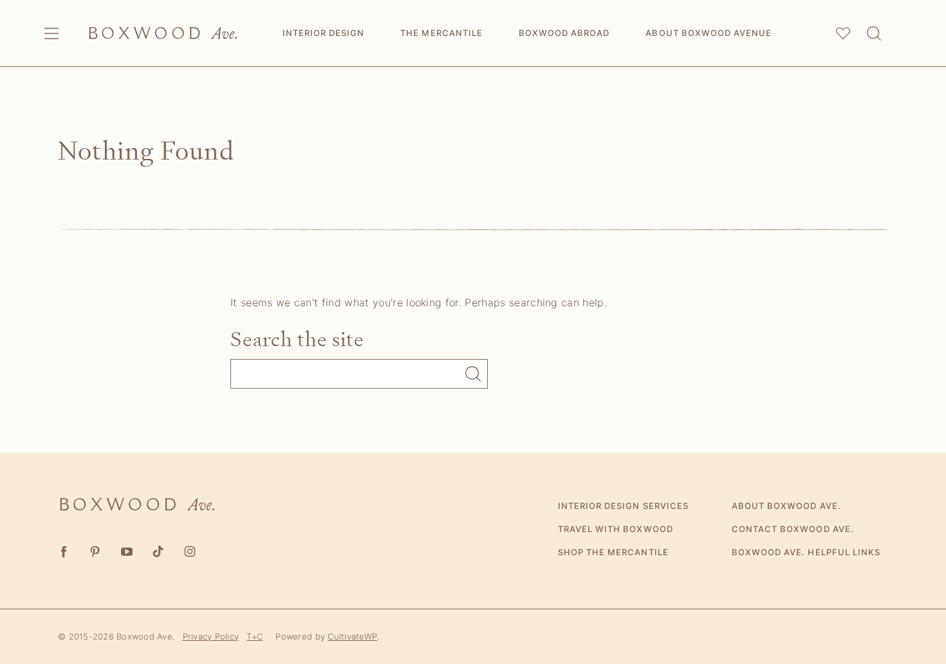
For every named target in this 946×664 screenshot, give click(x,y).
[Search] (874, 33)
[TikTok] (158, 551)
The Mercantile (441, 33)
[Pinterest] (95, 551)
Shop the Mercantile (613, 552)
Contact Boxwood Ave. (793, 529)
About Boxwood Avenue (708, 33)
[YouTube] (126, 551)
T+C (254, 636)
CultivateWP (352, 636)
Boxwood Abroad (564, 33)
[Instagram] (189, 551)
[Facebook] (63, 551)
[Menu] (51, 33)
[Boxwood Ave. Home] (163, 33)
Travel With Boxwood (615, 529)
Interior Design (324, 33)
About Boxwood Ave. (786, 506)
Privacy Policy (211, 636)
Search (473, 374)
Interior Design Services (623, 506)
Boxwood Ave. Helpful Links (806, 552)
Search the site (297, 339)
